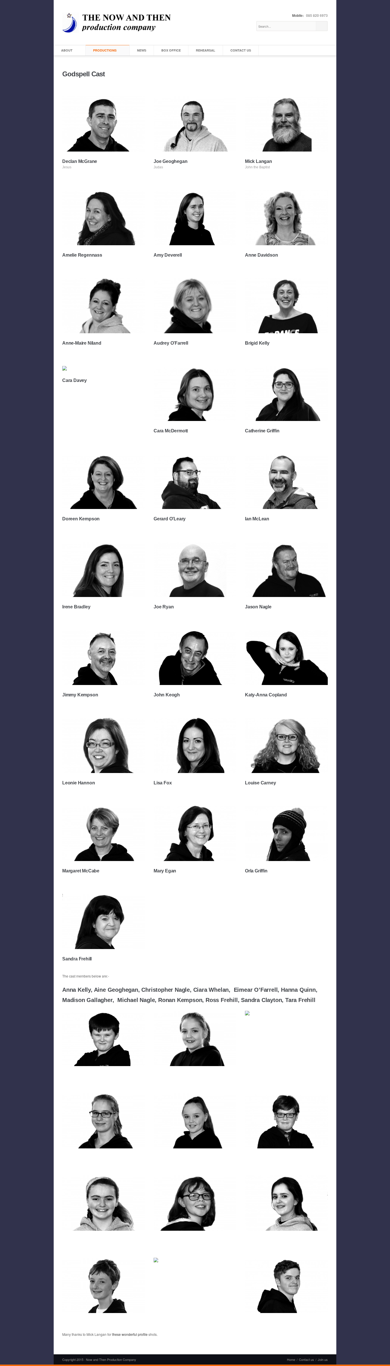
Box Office (171, 50)
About (67, 50)
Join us (323, 1359)
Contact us (240, 50)
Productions (104, 50)
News (141, 50)
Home (291, 1359)
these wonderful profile (130, 1334)
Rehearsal (205, 50)
